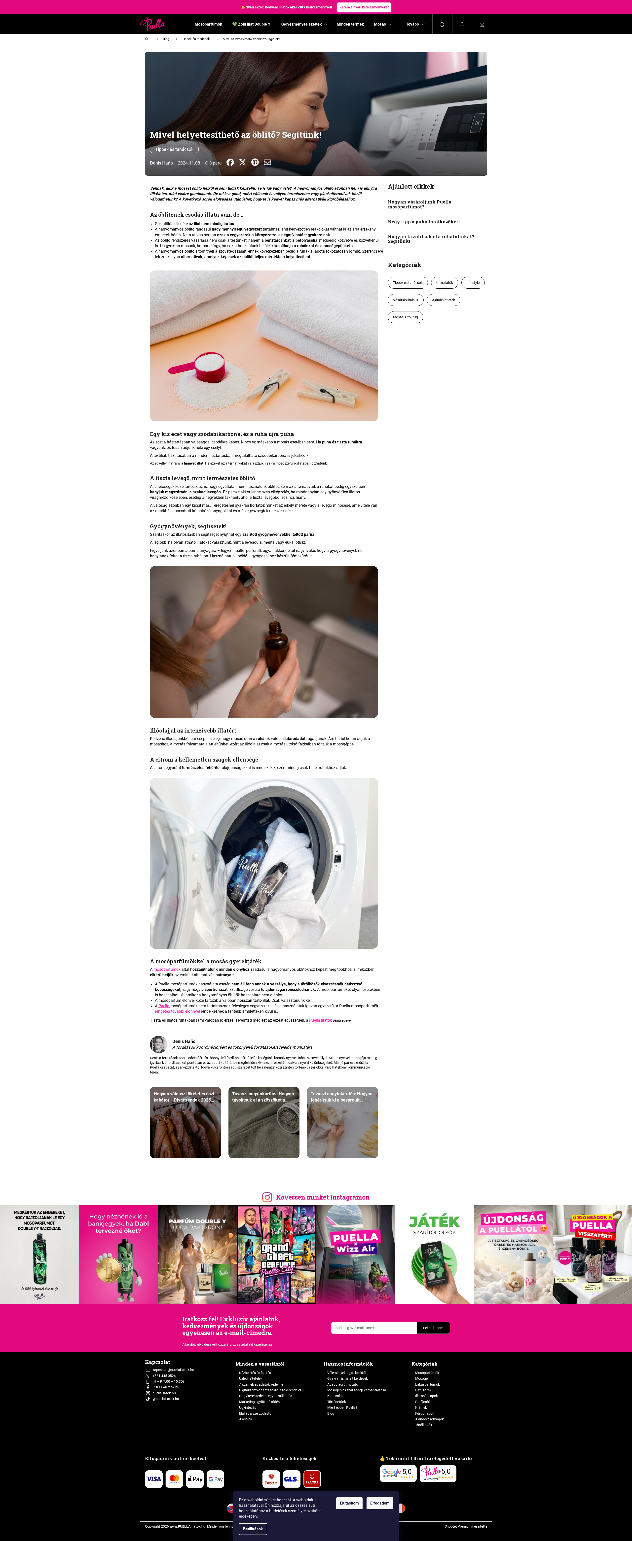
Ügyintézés (247, 1407)
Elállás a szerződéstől (255, 1413)
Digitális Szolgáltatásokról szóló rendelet (270, 1390)
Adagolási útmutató (342, 1384)
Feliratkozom (433, 1328)
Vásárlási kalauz (405, 300)
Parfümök (423, 1402)
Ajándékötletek (443, 300)
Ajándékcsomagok (429, 1419)
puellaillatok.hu (164, 1393)
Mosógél (421, 1378)
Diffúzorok (423, 1390)
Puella (164, 1006)
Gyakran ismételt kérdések (347, 1378)
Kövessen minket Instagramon (323, 1197)
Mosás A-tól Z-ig (405, 317)
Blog (330, 1413)
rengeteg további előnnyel (177, 1011)
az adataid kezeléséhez (254, 1344)
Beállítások (253, 1529)
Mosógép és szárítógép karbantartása (356, 1390)
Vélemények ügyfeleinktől (346, 1373)
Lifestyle (473, 283)
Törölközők (423, 1425)
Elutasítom (349, 1503)
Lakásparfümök (427, 1384)
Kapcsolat (335, 1396)
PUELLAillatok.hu (165, 1387)
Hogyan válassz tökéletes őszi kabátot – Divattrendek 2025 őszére (184, 1096)
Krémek (421, 1407)
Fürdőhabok (424, 1413)
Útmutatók (444, 283)
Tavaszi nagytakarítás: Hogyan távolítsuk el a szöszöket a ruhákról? (263, 1096)
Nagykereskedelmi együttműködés (265, 1396)
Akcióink (245, 1419)
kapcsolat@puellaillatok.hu (173, 1370)
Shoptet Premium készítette (466, 1526)
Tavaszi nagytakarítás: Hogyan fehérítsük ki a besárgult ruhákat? (341, 1096)
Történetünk (336, 1402)
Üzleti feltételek (250, 1378)
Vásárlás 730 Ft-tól (347, 7)
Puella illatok (320, 1020)
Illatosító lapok (426, 1396)
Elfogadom (380, 1503)
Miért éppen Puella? (342, 1407)
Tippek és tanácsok (174, 149)
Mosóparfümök (427, 1373)
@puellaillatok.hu (165, 1399)
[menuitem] (208, 24)
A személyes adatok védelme (261, 1384)
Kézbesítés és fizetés (255, 1373)
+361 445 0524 (164, 1376)
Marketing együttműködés (259, 1402)
